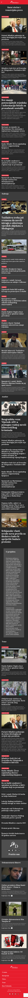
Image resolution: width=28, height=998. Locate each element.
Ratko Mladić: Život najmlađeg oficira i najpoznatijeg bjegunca (13, 146)
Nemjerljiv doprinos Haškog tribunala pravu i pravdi (12, 817)
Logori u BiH (5, 647)
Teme (4, 982)
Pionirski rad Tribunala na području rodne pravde (12, 810)
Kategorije (5, 975)
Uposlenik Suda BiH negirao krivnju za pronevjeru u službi (13, 290)
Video (4, 979)
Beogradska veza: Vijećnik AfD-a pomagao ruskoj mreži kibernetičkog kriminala (13, 425)
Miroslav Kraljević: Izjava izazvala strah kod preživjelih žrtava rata (13, 271)
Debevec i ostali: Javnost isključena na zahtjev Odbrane (13, 281)
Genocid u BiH (5, 713)
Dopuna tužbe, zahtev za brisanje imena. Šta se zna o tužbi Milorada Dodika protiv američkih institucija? (13, 506)
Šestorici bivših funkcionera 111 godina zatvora (13, 834)
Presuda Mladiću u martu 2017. (13, 823)
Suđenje (4, 199)
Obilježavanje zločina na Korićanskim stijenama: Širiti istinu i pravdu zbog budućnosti (13, 702)
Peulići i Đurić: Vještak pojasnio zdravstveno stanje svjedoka (12, 325)
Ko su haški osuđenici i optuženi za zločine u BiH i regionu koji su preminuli (12, 163)
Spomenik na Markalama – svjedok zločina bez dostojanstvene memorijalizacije (12, 181)
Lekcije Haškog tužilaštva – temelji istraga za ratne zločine (14, 802)
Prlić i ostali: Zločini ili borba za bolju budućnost (13, 795)
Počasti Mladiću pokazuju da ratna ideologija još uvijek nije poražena (13, 37)
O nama (4, 972)
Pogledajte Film (5, 895)
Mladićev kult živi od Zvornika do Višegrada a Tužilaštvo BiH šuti (13, 70)
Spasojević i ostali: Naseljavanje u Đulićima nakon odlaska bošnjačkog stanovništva (13, 302)
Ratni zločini (5, 16)
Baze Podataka (6, 986)
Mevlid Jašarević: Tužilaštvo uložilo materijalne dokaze (12, 352)
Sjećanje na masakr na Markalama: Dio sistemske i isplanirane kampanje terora (13, 129)
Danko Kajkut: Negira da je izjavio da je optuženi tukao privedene (12, 314)
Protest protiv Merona (10, 828)
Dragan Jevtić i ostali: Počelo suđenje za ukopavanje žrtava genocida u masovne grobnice (13, 261)
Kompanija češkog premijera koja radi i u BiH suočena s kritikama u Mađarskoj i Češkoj (12, 495)
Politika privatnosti (17, 991)
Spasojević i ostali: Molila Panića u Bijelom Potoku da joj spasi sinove (13, 383)
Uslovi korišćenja (10, 991)
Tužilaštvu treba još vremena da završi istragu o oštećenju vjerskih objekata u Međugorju (12, 223)
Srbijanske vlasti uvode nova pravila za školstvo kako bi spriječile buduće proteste (13, 536)
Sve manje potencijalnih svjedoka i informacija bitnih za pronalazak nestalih (14, 104)
